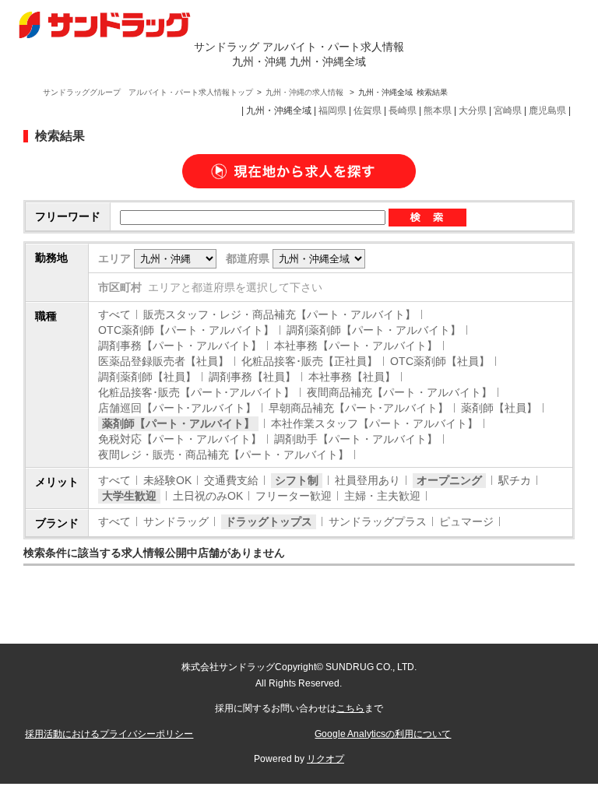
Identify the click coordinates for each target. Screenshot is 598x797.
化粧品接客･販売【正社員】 (309, 361)
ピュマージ (466, 521)
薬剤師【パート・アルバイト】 (178, 423)
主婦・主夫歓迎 (382, 496)
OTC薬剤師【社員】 (440, 361)
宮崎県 (508, 110)
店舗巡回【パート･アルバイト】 (177, 408)
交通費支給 (231, 480)
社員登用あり (367, 480)
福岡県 (332, 110)
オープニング (449, 480)
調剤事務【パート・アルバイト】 (180, 345)
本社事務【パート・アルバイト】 (356, 345)
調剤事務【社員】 (252, 376)
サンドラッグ (176, 521)
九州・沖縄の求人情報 (306, 92)
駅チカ (514, 480)
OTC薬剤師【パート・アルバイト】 (186, 330)
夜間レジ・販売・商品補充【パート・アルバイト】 (223, 454)
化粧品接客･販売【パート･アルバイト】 (196, 392)
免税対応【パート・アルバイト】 (180, 439)
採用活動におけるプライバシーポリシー (109, 734)
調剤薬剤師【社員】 (147, 376)
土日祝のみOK (208, 496)
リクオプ (325, 758)
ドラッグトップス (268, 521)
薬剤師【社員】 (499, 408)
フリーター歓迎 (293, 496)
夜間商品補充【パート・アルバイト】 (399, 392)
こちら (350, 708)
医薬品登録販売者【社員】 (163, 361)
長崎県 (403, 110)
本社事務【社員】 (352, 376)
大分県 (473, 110)
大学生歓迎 (129, 496)
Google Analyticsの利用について (383, 734)
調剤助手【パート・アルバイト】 (356, 439)
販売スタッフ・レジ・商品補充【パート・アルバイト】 (279, 314)
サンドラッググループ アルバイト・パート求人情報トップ (148, 92)
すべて (114, 314)
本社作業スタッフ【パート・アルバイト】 (374, 423)
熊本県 (438, 110)
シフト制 (296, 480)
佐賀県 (368, 110)
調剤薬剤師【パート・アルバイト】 (374, 330)
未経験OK (167, 480)
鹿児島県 (547, 110)
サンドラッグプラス (378, 521)
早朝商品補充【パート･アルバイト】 (358, 408)
